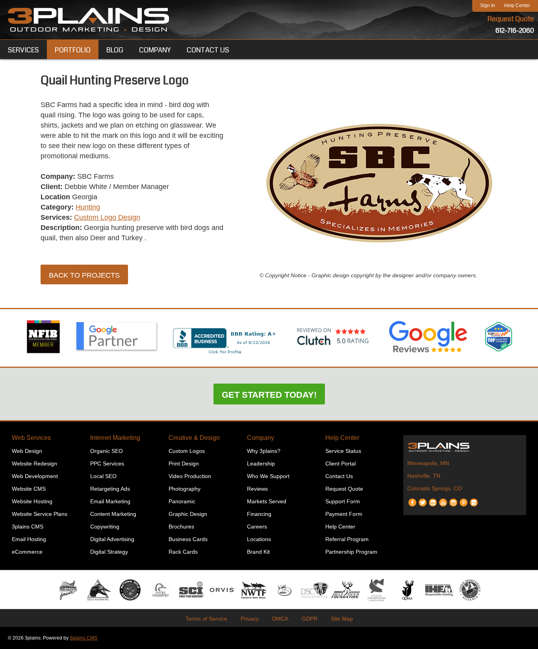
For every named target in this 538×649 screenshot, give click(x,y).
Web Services (31, 437)
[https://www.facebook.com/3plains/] (412, 499)
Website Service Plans (39, 514)
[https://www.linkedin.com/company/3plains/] (433, 499)
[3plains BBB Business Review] (225, 354)
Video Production (190, 476)
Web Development (35, 476)
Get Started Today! (269, 395)
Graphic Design (188, 514)
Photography (184, 489)
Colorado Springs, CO (434, 488)
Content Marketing (113, 514)
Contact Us (339, 476)
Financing (259, 514)
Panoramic (182, 501)
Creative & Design (194, 437)
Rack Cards (183, 552)
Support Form (342, 501)
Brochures (181, 526)
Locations (259, 539)
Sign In (487, 5)
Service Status (343, 451)
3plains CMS (27, 526)
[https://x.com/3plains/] (422, 499)
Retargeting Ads (110, 489)
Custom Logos (187, 451)
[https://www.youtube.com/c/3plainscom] (443, 499)
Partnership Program (351, 552)
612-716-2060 (514, 30)
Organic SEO (106, 451)
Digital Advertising (112, 539)
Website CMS (29, 489)
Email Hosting (29, 539)
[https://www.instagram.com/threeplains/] (453, 499)
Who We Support (268, 476)
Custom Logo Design (107, 217)
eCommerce (27, 552)
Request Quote (511, 19)
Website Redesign (34, 463)
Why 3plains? (263, 451)
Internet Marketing (115, 437)
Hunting (88, 207)
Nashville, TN (423, 476)
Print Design (184, 463)
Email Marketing (110, 501)
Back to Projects (84, 275)
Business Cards (188, 539)
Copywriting (104, 526)
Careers (257, 526)
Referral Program (347, 539)
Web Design (27, 451)
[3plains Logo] (88, 19)
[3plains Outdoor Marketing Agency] (464, 447)
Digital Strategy (109, 552)
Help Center (517, 5)
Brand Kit (258, 552)
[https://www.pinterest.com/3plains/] (463, 499)
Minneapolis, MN (428, 463)
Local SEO (103, 476)
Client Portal (340, 463)
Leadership (261, 463)
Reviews (257, 489)
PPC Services (107, 463)
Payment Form (343, 514)
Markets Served (266, 501)
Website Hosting (32, 501)
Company (260, 437)
